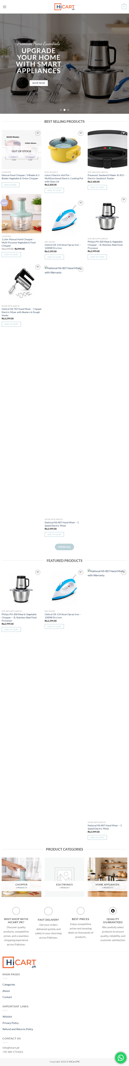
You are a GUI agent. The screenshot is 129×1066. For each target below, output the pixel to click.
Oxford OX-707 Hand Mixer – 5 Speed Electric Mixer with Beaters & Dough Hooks (21, 312)
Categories (9, 984)
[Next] (122, 64)
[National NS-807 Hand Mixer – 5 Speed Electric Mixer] (64, 391)
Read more (10, 185)
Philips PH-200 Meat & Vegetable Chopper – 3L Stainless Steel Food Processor (105, 244)
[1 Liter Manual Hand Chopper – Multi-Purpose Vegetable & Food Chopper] (21, 213)
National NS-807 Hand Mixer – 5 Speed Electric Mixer (62, 524)
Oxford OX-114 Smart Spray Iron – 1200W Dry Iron (63, 246)
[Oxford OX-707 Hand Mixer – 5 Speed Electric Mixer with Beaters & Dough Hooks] (21, 283)
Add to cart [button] (54, 190)
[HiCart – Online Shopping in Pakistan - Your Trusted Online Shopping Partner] (64, 6)
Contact (7, 997)
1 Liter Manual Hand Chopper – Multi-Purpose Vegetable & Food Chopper (19, 242)
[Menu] (5, 7)
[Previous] (7, 64)
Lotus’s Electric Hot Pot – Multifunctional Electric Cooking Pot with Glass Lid (64, 178)
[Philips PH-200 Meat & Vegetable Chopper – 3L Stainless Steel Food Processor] (107, 216)
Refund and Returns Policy (18, 1029)
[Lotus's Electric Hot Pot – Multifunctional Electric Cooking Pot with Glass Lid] (64, 149)
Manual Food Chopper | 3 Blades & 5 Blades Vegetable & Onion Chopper (20, 177)
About (6, 990)
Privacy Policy (11, 1022)
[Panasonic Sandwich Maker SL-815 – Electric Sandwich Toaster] (107, 149)
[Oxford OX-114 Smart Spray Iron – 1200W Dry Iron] (64, 219)
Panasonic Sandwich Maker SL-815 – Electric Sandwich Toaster (107, 177)
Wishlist (7, 1016)
